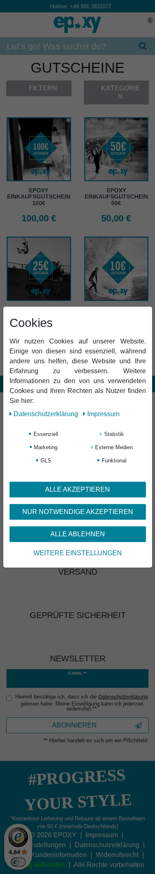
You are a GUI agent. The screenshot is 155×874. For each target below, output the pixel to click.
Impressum (103, 413)
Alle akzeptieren (77, 489)
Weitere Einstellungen (77, 552)
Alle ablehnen (77, 533)
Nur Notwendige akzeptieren (77, 511)
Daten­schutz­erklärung (47, 413)
